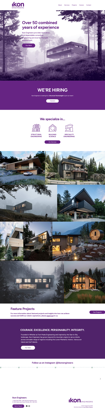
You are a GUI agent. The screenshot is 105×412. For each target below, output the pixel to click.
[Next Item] (100, 379)
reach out (49, 316)
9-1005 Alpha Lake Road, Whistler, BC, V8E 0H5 (24, 402)
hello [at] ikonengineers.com (29, 400)
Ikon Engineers (19, 397)
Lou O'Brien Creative (88, 407)
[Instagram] (29, 406)
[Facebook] (27, 406)
